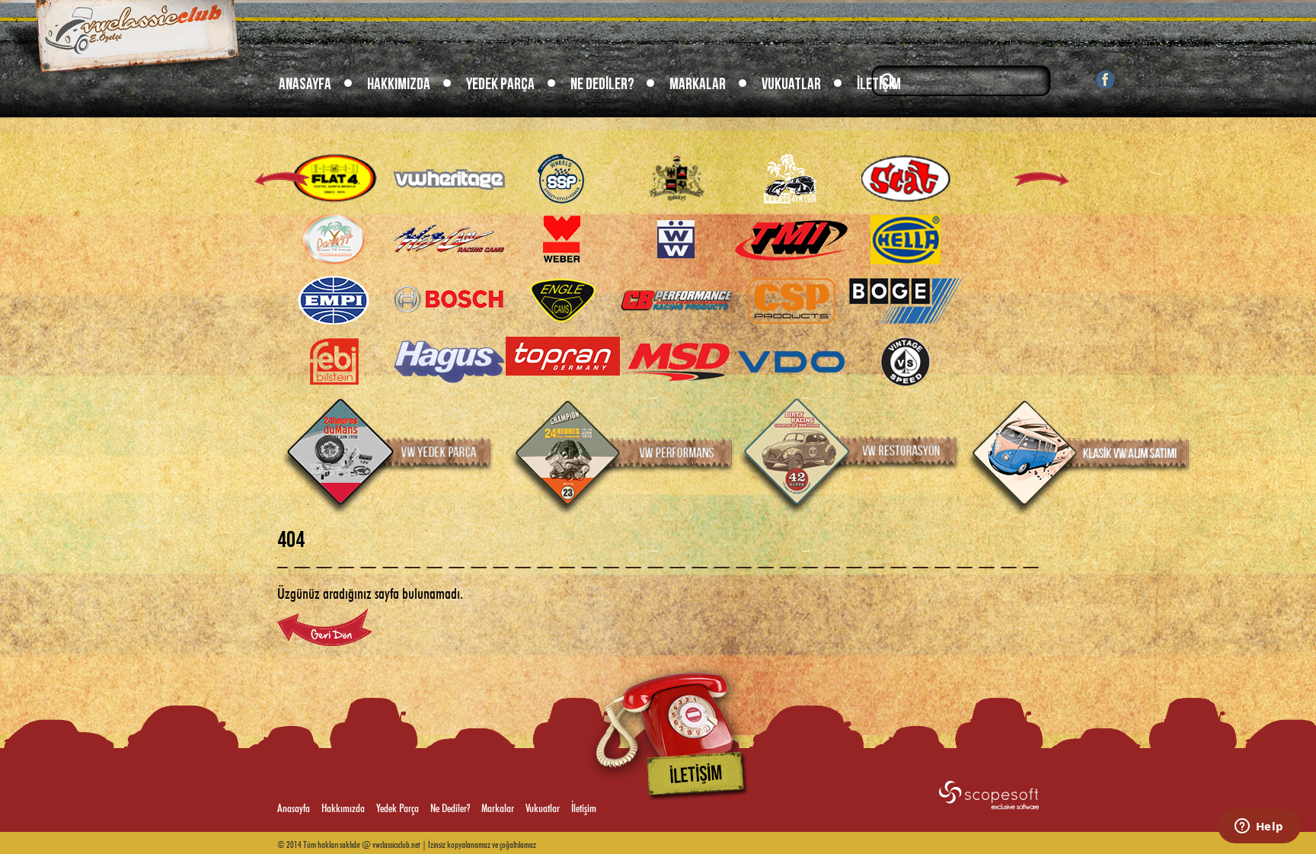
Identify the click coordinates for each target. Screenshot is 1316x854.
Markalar (697, 84)
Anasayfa (305, 84)
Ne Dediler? (602, 84)
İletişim (879, 84)
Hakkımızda (398, 84)
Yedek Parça (500, 84)
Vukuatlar (791, 84)
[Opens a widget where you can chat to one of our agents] (1259, 827)
